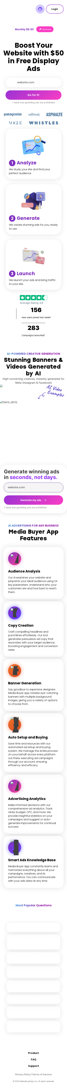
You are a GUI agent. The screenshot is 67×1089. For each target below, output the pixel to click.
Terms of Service (42, 1074)
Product (33, 1053)
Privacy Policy (23, 1074)
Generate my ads (30, 500)
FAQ (33, 1059)
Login (54, 9)
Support (33, 1066)
